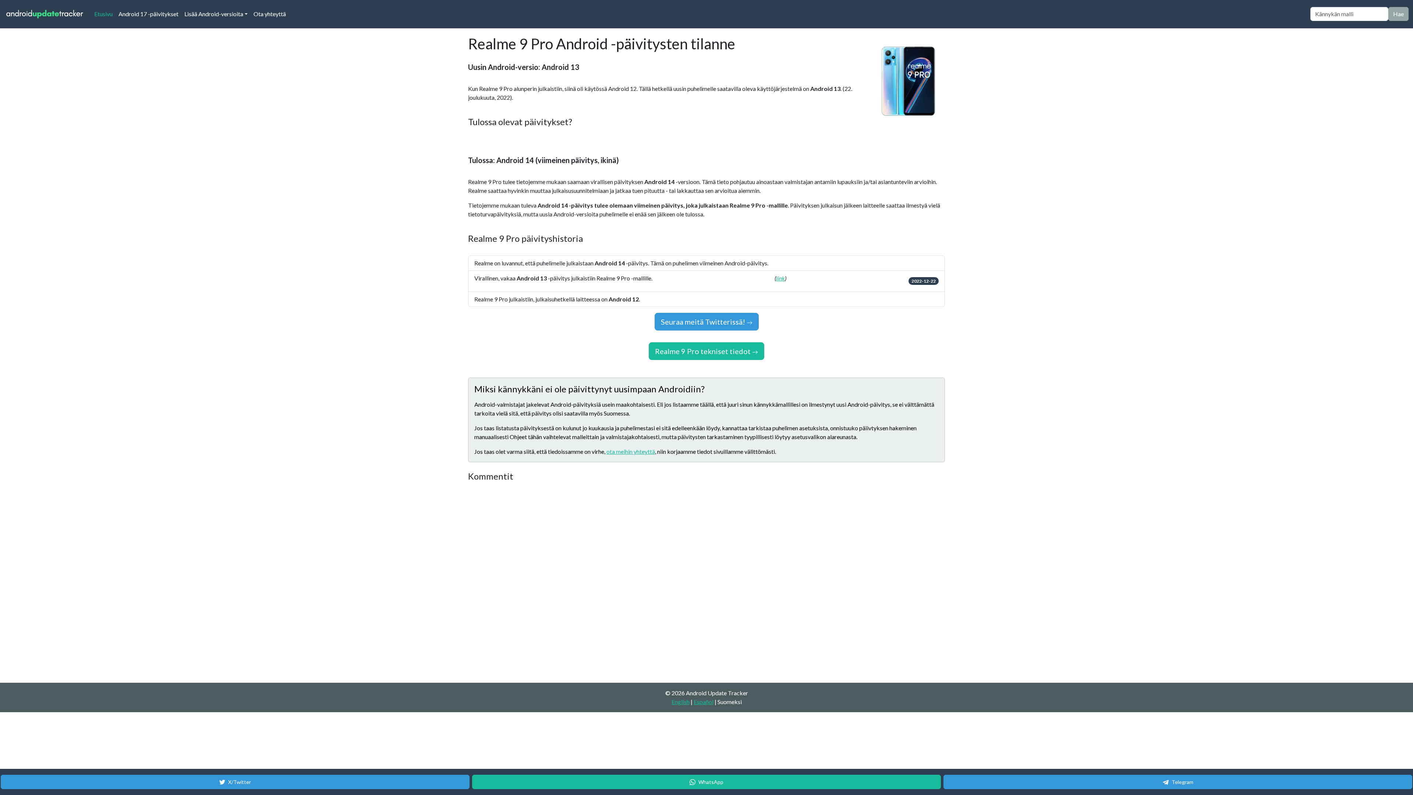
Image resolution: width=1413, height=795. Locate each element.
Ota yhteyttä (270, 13)
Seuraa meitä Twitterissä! (704, 321)
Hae (1398, 13)
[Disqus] (606, 583)
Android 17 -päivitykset (148, 13)
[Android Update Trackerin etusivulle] (44, 14)
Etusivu (105, 13)
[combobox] (1349, 14)
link (780, 278)
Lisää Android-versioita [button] (213, 13)
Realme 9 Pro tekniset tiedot (703, 351)
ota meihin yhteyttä (630, 451)
